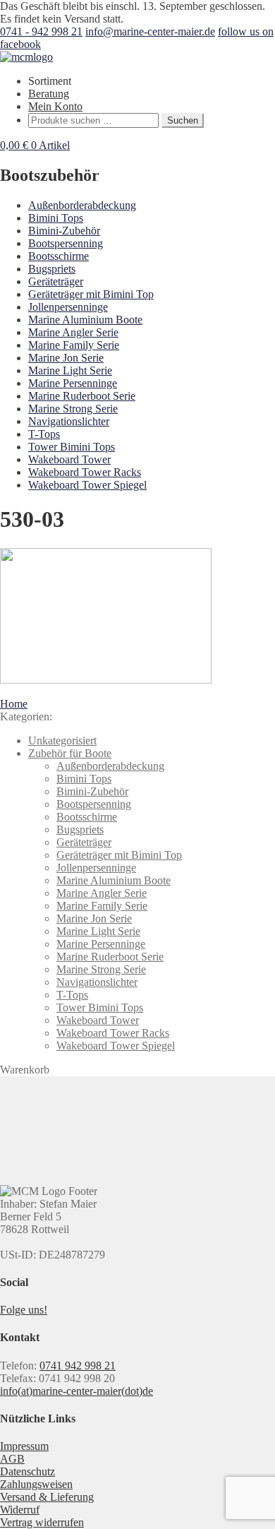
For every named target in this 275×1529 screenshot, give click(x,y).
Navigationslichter (68, 421)
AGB (12, 1459)
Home (14, 704)
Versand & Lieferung (47, 1497)
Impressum (24, 1446)
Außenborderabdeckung (82, 205)
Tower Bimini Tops (71, 447)
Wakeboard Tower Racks (84, 472)
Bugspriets (51, 269)
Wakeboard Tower (69, 459)
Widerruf (19, 1510)
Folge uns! (23, 1310)
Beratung (48, 94)
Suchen (182, 120)
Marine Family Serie (73, 345)
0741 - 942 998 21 (41, 31)
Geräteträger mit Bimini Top (91, 294)
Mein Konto (55, 106)
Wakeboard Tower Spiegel (87, 485)
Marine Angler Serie (73, 332)
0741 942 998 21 (77, 1366)
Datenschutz (27, 1471)
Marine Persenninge (72, 383)
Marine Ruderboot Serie (81, 396)
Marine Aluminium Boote (85, 320)
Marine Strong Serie (73, 409)
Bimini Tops (55, 218)
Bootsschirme (58, 256)
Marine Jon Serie (66, 358)
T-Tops (44, 434)
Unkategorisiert (62, 740)
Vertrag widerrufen (42, 1522)
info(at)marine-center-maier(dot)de (76, 1391)
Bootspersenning (65, 243)
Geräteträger (55, 281)
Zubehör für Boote (69, 753)
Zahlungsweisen (36, 1484)
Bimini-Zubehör (64, 231)
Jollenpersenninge (68, 307)
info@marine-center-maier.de (150, 31)
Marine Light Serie (70, 370)
